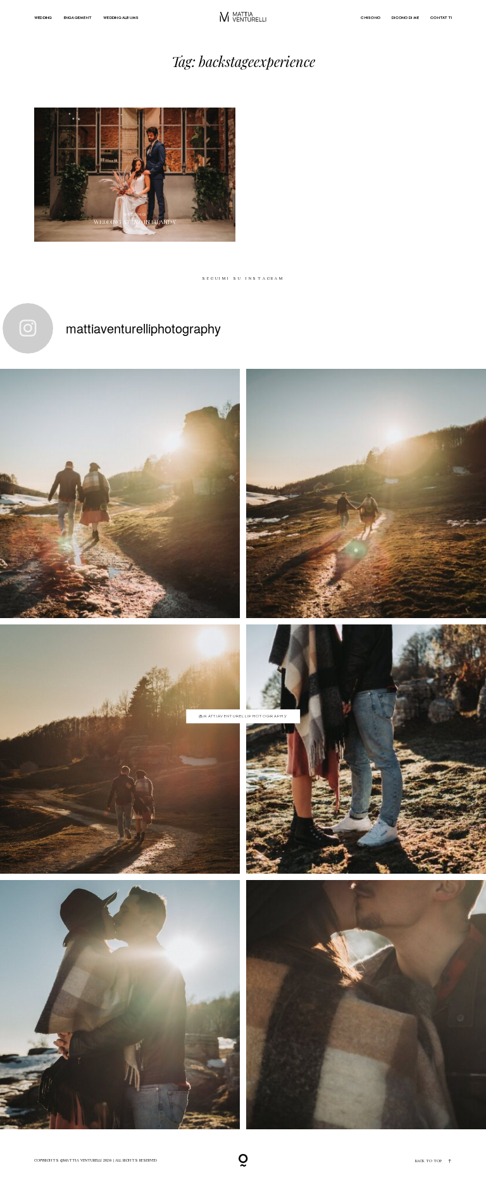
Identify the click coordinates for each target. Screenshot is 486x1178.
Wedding (43, 18)
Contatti (441, 18)
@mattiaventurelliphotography (243, 716)
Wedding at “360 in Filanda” (135, 174)
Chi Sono (370, 18)
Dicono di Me (405, 18)
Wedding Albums (121, 18)
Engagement (78, 18)
